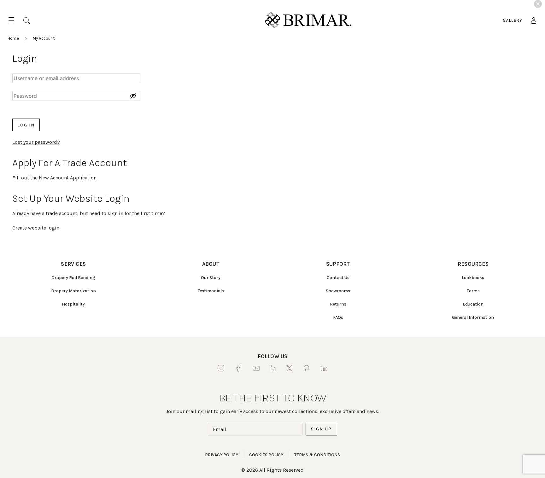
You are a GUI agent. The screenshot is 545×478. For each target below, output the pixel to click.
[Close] (538, 4)
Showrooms (338, 291)
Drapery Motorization (73, 291)
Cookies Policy (266, 455)
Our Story (210, 277)
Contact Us (338, 277)
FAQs (338, 317)
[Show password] (133, 95)
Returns (338, 304)
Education (473, 304)
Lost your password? (36, 142)
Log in (26, 125)
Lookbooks (473, 277)
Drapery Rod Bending (73, 277)
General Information (473, 317)
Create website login (35, 228)
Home (13, 38)
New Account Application (68, 178)
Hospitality (73, 304)
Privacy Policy (221, 455)
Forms (473, 291)
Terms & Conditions (317, 455)
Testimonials (211, 291)
